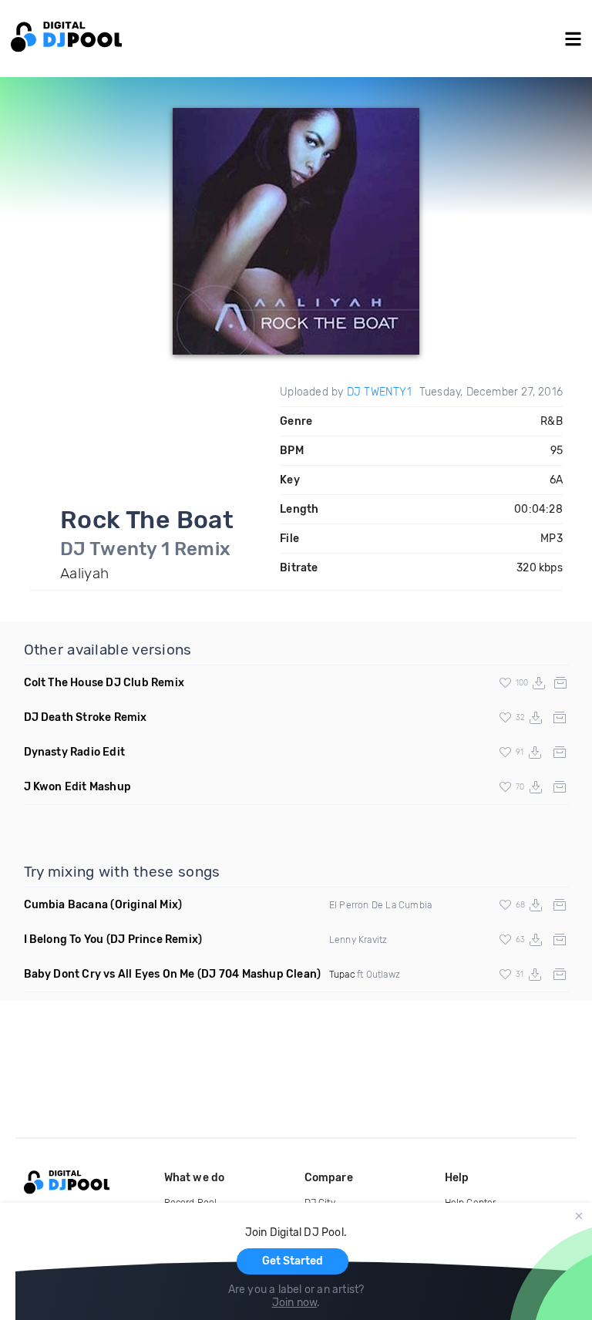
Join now (295, 1302)
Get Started (292, 1261)
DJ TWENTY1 (379, 392)
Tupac (342, 974)
